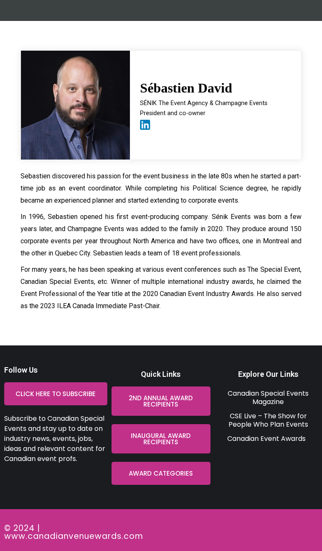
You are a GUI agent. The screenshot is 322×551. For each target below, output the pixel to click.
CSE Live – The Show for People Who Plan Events (268, 420)
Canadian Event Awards (266, 438)
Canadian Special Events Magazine (268, 398)
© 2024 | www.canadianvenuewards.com (73, 532)
